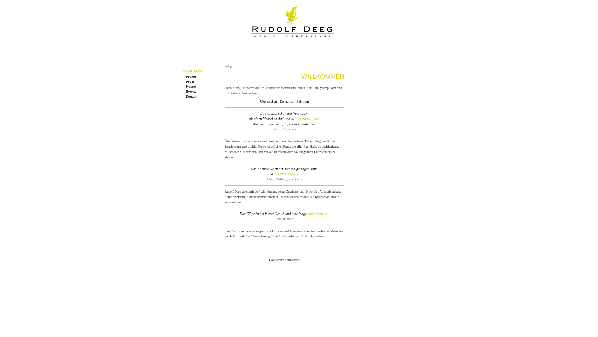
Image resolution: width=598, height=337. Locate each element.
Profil (190, 81)
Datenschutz (276, 259)
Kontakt (191, 96)
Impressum (293, 259)
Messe (191, 86)
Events (191, 91)
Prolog (191, 76)
